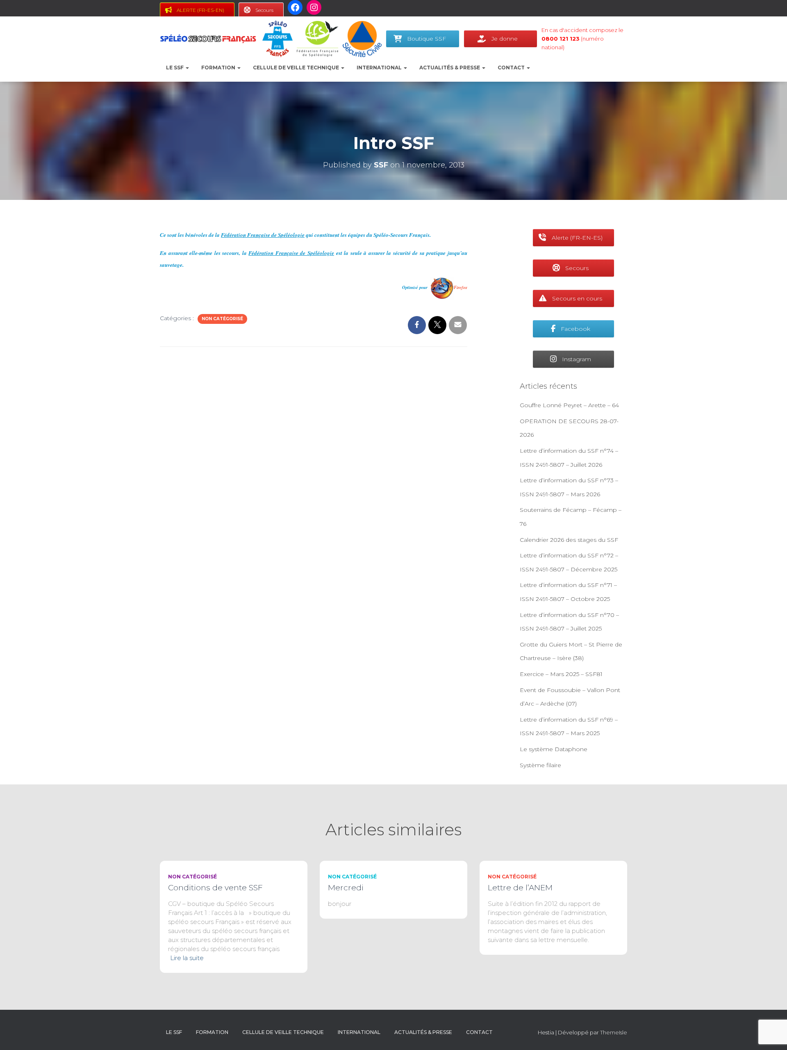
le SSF (175, 67)
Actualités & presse (450, 67)
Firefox (460, 287)
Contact (512, 67)
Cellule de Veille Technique (296, 67)
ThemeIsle (613, 1032)
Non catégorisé (222, 318)
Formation (219, 67)
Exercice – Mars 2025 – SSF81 (561, 674)
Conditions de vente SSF (215, 887)
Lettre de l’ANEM (520, 887)
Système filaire (540, 765)
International (380, 67)
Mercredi (346, 887)
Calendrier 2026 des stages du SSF (569, 539)
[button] (187, 67)
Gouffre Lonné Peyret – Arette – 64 (569, 405)
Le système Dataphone (553, 749)
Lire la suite (187, 958)
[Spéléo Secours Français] (208, 39)
